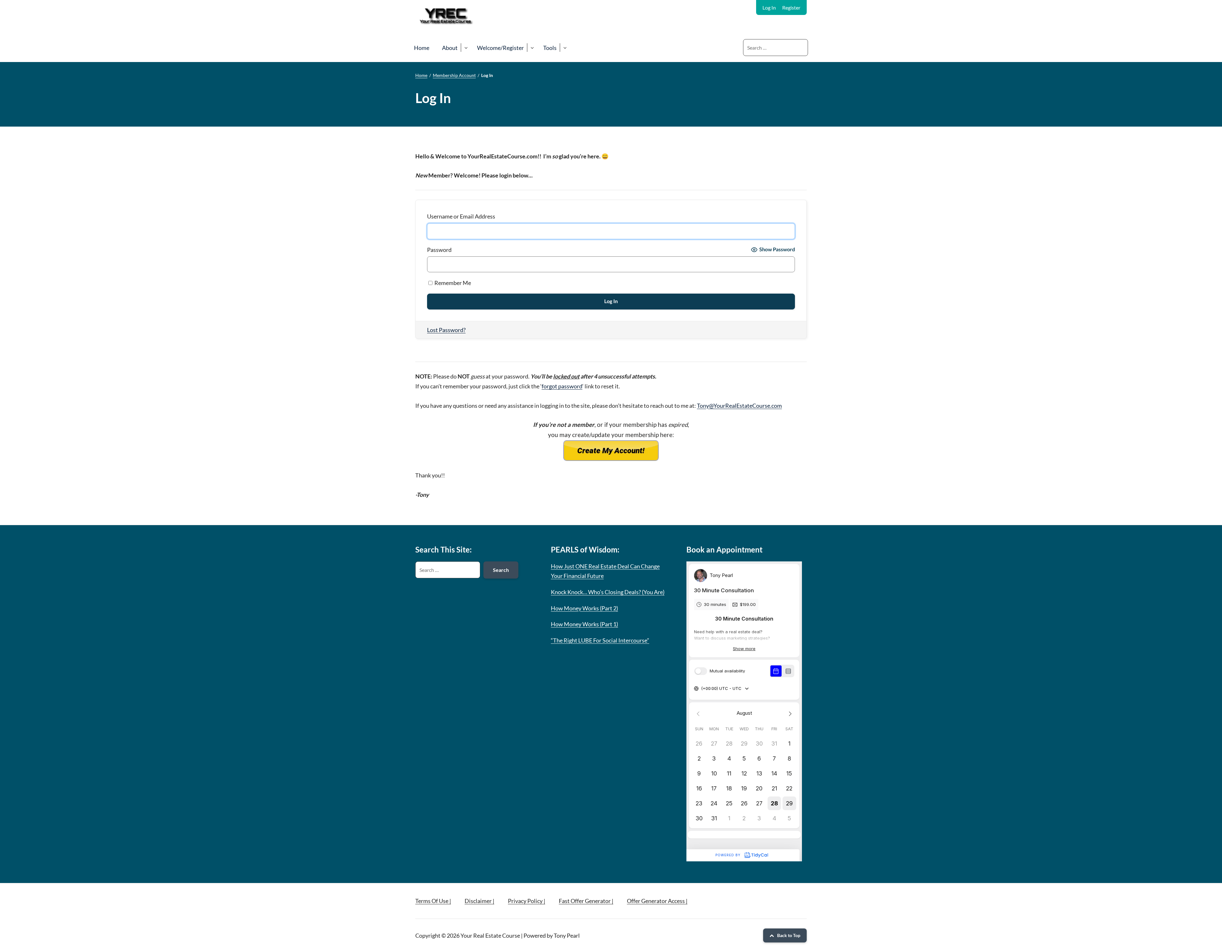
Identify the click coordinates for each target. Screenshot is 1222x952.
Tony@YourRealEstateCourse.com (739, 405)
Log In (769, 7)
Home (421, 47)
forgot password (562, 386)
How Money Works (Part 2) (584, 608)
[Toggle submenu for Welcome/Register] (532, 47)
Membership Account (454, 75)
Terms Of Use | (433, 900)
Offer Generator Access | (657, 900)
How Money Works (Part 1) (584, 624)
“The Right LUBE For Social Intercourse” (600, 640)
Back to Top (788, 935)
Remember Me (452, 282)
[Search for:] (775, 47)
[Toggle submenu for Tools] (565, 47)
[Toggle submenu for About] (466, 47)
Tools (550, 47)
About (450, 47)
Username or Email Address (461, 216)
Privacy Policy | (526, 900)
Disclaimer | (479, 900)
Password (439, 249)
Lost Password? (446, 329)
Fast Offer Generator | (586, 900)
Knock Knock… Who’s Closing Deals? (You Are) (607, 591)
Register (791, 7)
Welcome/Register (500, 47)
